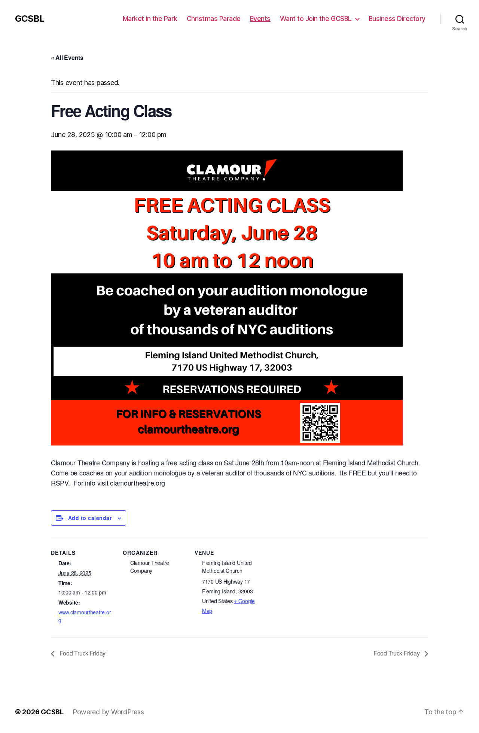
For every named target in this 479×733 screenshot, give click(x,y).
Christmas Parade (214, 18)
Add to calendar (90, 517)
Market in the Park (150, 18)
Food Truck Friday (82, 653)
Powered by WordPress (108, 712)
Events (260, 18)
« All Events (67, 57)
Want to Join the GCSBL (316, 18)
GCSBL (29, 18)
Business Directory (397, 18)
